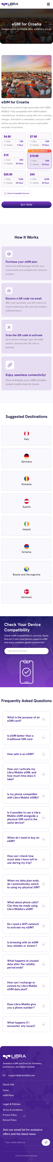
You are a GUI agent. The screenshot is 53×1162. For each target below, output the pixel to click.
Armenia (26, 552)
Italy (26, 439)
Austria (27, 506)
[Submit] (46, 1142)
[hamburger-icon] (48, 4)
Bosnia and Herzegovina (26, 574)
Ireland (27, 529)
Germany (26, 461)
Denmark (26, 597)
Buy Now (26, 204)
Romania (27, 484)
